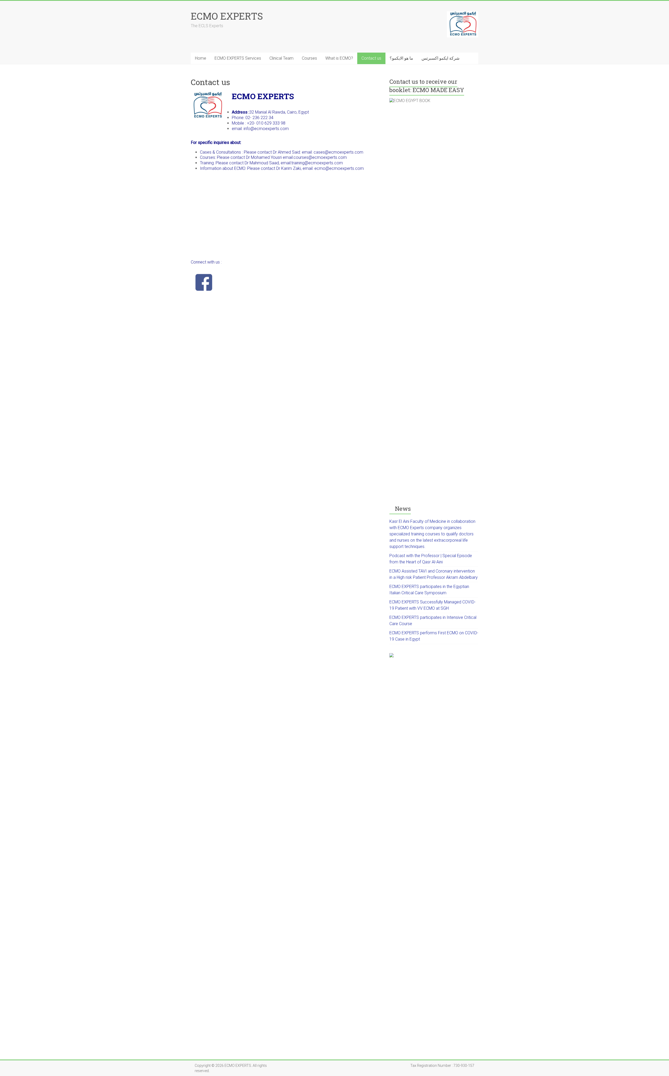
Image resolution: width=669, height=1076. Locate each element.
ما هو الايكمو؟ (401, 58)
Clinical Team (281, 58)
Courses (309, 58)
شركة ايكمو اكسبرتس (440, 58)
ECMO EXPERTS (227, 16)
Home (200, 58)
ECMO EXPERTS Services (238, 58)
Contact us (371, 58)
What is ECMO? (339, 58)
